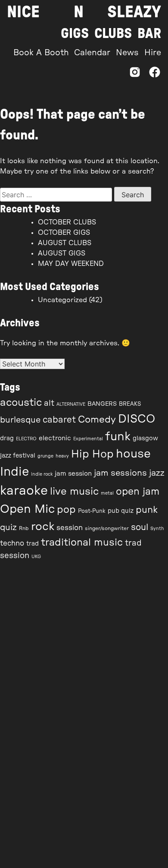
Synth (157, 528)
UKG (36, 556)
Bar (149, 34)
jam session (73, 473)
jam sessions (120, 473)
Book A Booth (41, 53)
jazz (157, 473)
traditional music (82, 542)
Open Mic (27, 509)
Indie (14, 472)
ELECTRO (26, 438)
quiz (8, 527)
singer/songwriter (107, 528)
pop (66, 509)
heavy (62, 456)
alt (49, 403)
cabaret (59, 420)
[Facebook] (154, 74)
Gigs (75, 34)
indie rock (42, 474)
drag (7, 439)
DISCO (136, 419)
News (127, 53)
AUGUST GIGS (61, 253)
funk (118, 436)
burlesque (20, 420)
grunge (45, 456)
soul (139, 527)
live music (74, 491)
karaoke (24, 490)
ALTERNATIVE (70, 404)
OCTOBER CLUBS (67, 222)
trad (32, 544)
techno (12, 543)
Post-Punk (92, 511)
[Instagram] (134, 74)
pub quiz (121, 511)
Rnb (24, 528)
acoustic (21, 403)
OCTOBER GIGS (64, 232)
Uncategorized (62, 300)
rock (42, 526)
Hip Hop (92, 454)
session (69, 527)
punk (147, 509)
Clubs (113, 34)
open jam (137, 491)
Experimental (88, 438)
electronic (55, 438)
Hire (152, 53)
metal (107, 493)
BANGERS (102, 404)
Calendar (92, 53)
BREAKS (130, 404)
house (133, 454)
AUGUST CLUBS (64, 243)
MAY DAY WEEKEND (71, 263)
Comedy (97, 419)
